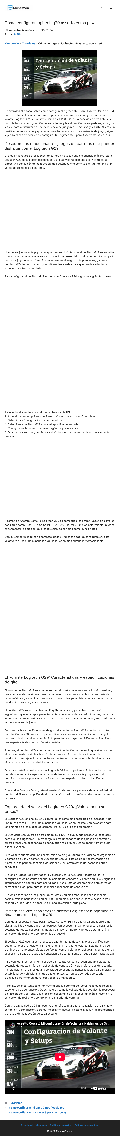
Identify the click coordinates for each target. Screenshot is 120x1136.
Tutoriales (28, 43)
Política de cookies (60, 1125)
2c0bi (17, 34)
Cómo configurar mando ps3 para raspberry (38, 1112)
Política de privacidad (87, 1125)
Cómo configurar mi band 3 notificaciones (36, 1107)
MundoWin (12, 43)
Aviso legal (27, 1125)
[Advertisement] (60, 196)
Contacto (41, 1125)
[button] (102, 8)
